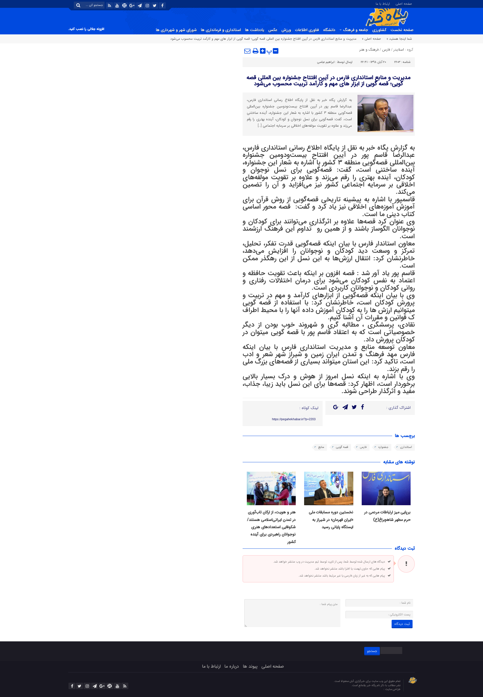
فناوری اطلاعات (307, 30)
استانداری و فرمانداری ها (221, 30)
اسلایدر (399, 50)
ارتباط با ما (383, 3)
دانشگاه (329, 30)
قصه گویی (342, 447)
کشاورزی (379, 30)
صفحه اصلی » (371, 38)
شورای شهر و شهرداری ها (176, 30)
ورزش (286, 30)
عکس (272, 30)
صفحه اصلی (404, 3)
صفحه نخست (401, 30)
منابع (321, 447)
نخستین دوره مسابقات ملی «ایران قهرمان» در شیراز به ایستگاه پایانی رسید (331, 519)
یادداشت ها (254, 30)
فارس (386, 50)
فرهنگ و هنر (368, 50)
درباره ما (231, 666)
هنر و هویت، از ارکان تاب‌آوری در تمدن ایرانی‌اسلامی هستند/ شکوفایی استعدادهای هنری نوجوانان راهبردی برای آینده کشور (271, 527)
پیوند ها (250, 666)
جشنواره (383, 447)
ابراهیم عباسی (326, 62)
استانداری (406, 447)
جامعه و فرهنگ (355, 30)
